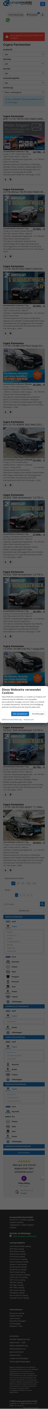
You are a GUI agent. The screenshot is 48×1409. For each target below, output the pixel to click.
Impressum (29, 719)
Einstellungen (38, 714)
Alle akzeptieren (20, 714)
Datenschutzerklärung (12, 719)
